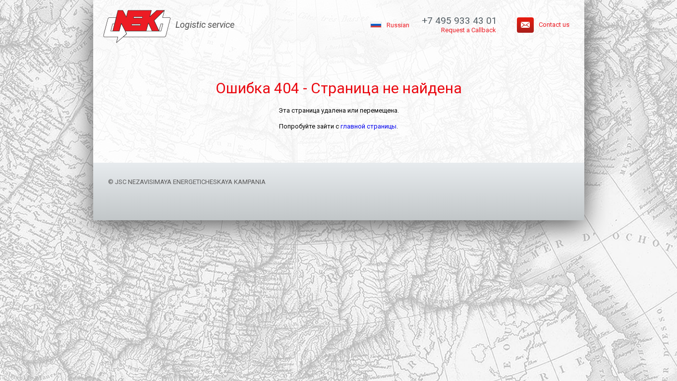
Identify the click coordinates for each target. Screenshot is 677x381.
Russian (398, 25)
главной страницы (368, 126)
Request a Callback (468, 30)
